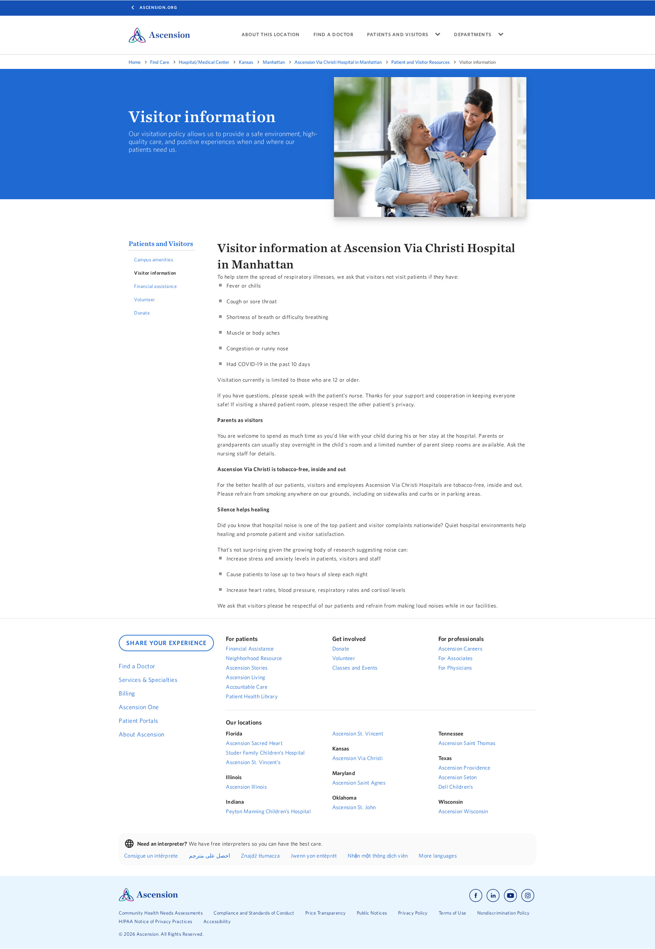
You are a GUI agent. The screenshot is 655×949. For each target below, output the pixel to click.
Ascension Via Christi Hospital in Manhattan (338, 62)
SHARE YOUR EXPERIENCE (166, 642)
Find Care (159, 62)
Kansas (246, 62)
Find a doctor (333, 35)
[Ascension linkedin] (493, 895)
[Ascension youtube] (510, 895)
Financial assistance (155, 286)
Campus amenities (153, 259)
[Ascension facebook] (475, 895)
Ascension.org (158, 7)
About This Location (271, 35)
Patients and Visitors (161, 243)
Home (135, 62)
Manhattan (274, 62)
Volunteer (144, 299)
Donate (142, 313)
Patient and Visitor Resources (420, 62)
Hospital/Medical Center (204, 62)
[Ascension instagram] (527, 895)
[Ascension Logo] (148, 899)
